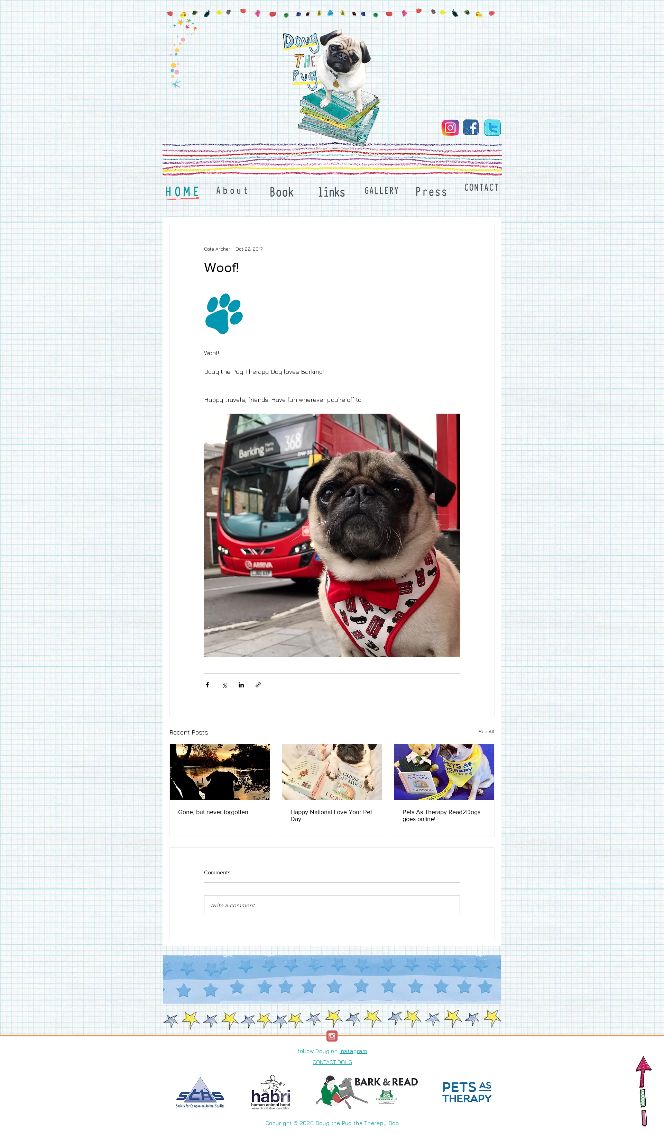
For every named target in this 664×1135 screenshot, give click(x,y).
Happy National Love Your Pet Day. (331, 815)
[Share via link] (258, 685)
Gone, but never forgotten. (214, 812)
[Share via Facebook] (207, 685)
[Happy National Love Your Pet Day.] (332, 772)
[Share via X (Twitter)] (224, 685)
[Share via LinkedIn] (241, 685)
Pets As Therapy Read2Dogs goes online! (441, 815)
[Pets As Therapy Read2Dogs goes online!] (444, 772)
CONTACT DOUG (332, 1062)
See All (487, 731)
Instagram (353, 1051)
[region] (232, 192)
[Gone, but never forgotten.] (220, 772)
